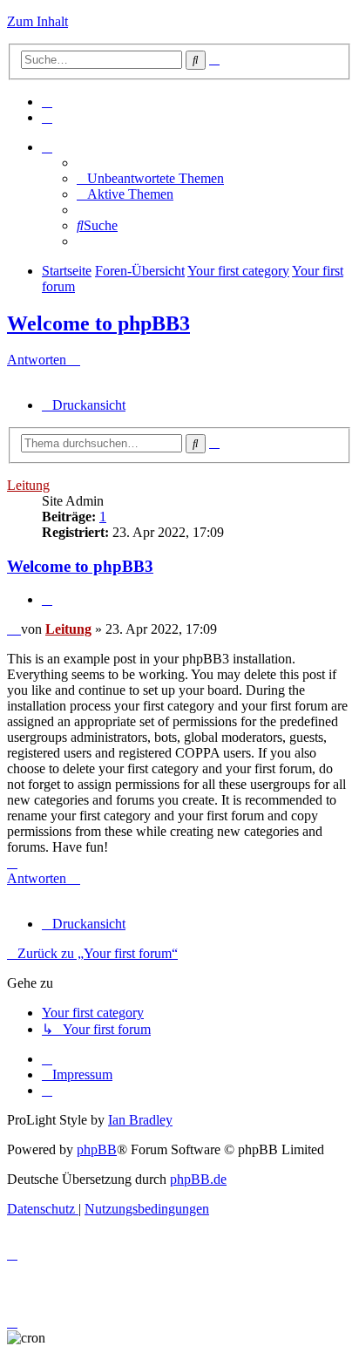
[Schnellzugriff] (47, 146)
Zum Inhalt (37, 21)
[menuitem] (47, 101)
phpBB (97, 1149)
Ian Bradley (140, 1119)
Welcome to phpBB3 (98, 323)
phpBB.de (198, 1179)
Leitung (28, 485)
